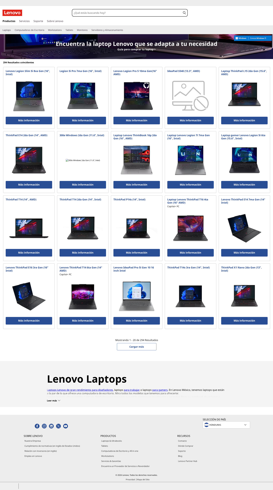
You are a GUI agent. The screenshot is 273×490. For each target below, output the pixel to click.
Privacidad (130, 479)
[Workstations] (63, 30)
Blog (180, 456)
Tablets (104, 445)
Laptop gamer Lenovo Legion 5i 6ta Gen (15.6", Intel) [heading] (243, 136)
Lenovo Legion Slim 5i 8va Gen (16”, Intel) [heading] (28, 72)
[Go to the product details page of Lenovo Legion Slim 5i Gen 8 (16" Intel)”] (29, 96)
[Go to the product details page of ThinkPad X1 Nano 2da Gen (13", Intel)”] (244, 296)
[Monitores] (89, 30)
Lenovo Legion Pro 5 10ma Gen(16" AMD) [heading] (135, 72)
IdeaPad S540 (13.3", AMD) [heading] (183, 71)
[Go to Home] (12, 13)
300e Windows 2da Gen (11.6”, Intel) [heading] (82, 135)
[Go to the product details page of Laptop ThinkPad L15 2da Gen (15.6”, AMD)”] (244, 96)
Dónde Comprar (185, 445)
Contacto (182, 440)
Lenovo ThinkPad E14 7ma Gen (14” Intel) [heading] (243, 201)
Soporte (182, 451)
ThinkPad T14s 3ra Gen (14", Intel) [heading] (188, 267)
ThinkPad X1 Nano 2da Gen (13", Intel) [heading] (241, 269)
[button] (184, 12)
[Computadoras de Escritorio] (45, 30)
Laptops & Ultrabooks (111, 440)
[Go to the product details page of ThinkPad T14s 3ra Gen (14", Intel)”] (190, 296)
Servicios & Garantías (111, 461)
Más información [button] (29, 120)
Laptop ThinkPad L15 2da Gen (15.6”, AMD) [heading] (244, 72)
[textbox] (226, 424)
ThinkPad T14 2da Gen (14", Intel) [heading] (80, 199)
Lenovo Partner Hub (187, 461)
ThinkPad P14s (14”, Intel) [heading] (129, 199)
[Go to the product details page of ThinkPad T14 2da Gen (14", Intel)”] (83, 228)
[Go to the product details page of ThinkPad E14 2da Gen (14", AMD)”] (29, 160)
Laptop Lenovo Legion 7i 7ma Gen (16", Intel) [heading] (188, 136)
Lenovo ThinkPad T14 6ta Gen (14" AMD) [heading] (81, 269)
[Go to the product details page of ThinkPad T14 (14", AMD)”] (29, 228)
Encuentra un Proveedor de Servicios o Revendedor (125, 466)
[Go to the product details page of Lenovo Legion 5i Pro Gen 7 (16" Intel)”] (83, 96)
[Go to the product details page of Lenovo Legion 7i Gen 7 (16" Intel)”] (190, 160)
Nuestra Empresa (32, 440)
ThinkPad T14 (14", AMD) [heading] (21, 199)
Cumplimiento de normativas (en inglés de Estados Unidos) (52, 445)
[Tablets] (74, 30)
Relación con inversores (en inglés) (40, 451)
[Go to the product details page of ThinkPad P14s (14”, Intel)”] (136, 228)
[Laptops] (12, 30)
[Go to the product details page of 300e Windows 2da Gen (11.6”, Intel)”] (83, 160)
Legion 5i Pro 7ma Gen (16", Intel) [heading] (80, 71)
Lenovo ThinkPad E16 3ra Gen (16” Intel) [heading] (27, 269)
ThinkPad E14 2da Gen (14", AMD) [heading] (26, 135)
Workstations (107, 456)
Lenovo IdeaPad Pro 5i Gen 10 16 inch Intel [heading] (133, 269)
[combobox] (126, 13)
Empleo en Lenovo (33, 456)
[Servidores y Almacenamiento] (124, 30)
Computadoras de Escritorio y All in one (119, 451)
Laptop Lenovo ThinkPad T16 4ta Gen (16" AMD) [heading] (187, 201)
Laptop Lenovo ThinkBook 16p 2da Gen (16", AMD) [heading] (135, 136)
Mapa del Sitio (143, 479)
